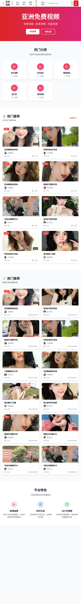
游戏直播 (42, 3)
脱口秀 (36, 3)
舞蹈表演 (30, 3)
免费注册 (48, 31)
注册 (76, 3)
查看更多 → (74, 118)
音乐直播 (17, 3)
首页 (12, 3)
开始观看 (32, 31)
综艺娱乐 (24, 3)
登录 (72, 3)
